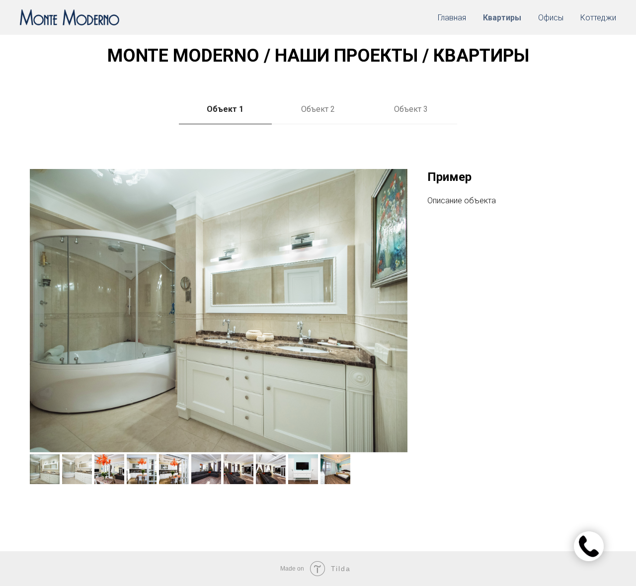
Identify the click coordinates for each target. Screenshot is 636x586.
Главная (452, 17)
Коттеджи (598, 17)
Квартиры (502, 17)
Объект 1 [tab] (225, 109)
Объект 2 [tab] (318, 109)
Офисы (550, 17)
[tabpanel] (318, 352)
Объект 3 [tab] (411, 109)
